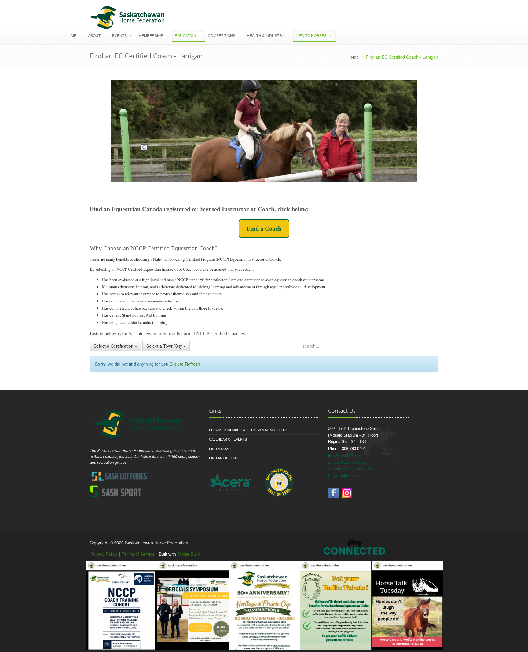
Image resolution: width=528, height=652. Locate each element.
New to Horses (311, 35)
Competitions (221, 35)
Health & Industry (265, 35)
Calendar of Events (228, 439)
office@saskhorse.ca (347, 462)
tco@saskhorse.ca (344, 475)
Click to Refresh (185, 364)
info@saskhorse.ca (345, 456)
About (94, 35)
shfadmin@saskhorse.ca (350, 469)
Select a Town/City (164, 346)
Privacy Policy (103, 554)
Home (353, 57)
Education (185, 35)
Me (73, 35)
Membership (150, 35)
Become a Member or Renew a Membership (248, 429)
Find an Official (224, 457)
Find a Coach (264, 228)
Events (119, 35)
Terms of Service (138, 554)
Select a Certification (114, 346)
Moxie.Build (189, 554)
